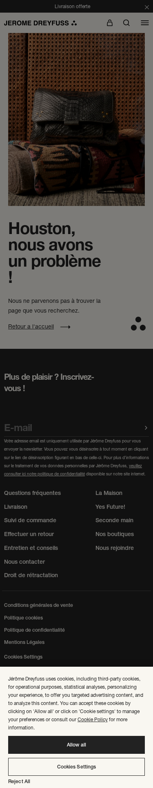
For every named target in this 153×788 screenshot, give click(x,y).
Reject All (19, 781)
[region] (76, 727)
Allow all (76, 745)
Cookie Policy (93, 719)
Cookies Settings (76, 767)
